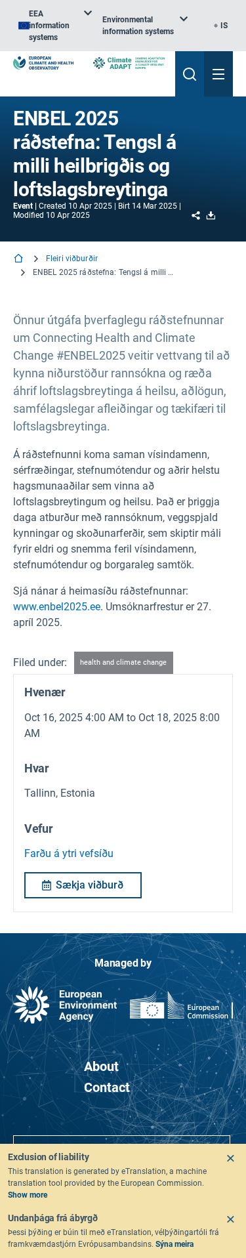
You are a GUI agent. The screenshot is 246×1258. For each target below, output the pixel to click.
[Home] (19, 259)
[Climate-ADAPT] (129, 63)
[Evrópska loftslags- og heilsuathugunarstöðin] (43, 63)
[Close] (230, 1158)
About (101, 1066)
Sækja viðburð (89, 885)
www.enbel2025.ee (56, 606)
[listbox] (55, 25)
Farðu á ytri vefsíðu (68, 853)
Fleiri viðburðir (72, 258)
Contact (107, 1087)
